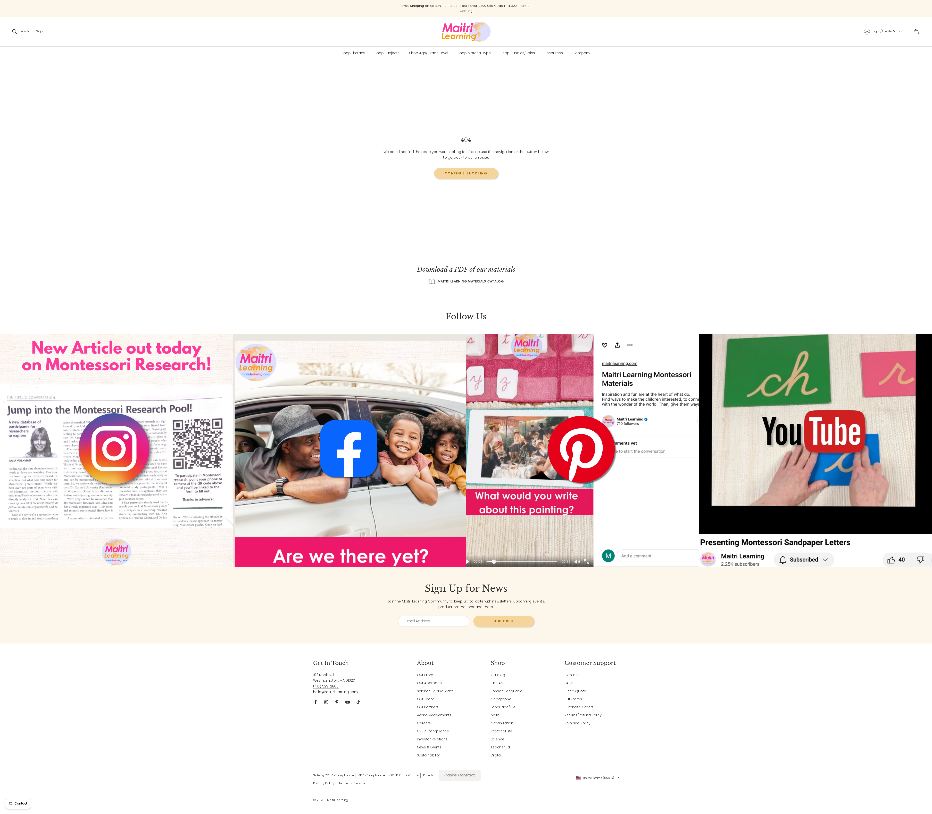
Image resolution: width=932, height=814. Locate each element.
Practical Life (501, 731)
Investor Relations (432, 739)
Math (495, 715)
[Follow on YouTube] (347, 702)
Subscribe (504, 621)
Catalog (498, 674)
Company (581, 53)
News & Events (429, 747)
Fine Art (497, 682)
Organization (502, 723)
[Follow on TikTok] (358, 702)
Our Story (425, 674)
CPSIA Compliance (433, 731)
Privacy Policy (323, 783)
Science (497, 739)
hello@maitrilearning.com (335, 691)
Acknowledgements (434, 715)
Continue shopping (466, 173)
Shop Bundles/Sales (517, 53)
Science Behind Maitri (435, 691)
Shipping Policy (578, 723)
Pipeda (428, 775)
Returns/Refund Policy (583, 715)
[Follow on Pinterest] (336, 702)
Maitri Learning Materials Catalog (471, 281)
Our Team (425, 699)
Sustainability (428, 755)
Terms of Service (352, 783)
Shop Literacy (353, 53)
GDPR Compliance (404, 775)
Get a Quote (575, 691)
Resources (554, 53)
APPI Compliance (371, 775)
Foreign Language (506, 691)
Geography (501, 699)
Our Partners (428, 707)
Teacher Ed (500, 747)
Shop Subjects (387, 53)
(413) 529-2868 (326, 686)
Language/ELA (503, 707)
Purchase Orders (579, 707)
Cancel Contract (459, 775)
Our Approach (429, 682)
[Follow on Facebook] (315, 702)
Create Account (893, 31)
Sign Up (42, 31)
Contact (572, 674)
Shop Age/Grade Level (428, 53)
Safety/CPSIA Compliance (333, 775)
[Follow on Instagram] (326, 702)
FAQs (569, 682)
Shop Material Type (474, 53)
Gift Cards (573, 699)
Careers (424, 723)
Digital (496, 755)
